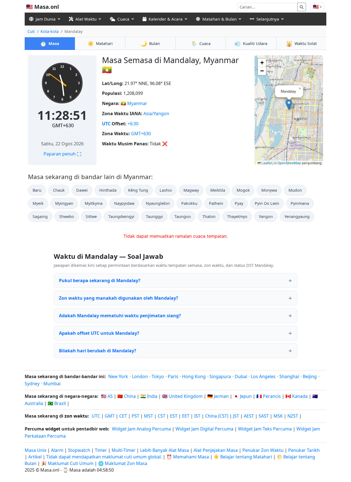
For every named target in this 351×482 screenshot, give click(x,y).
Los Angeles (263, 376)
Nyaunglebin (158, 203)
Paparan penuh (62, 154)
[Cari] (301, 7)
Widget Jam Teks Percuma (265, 429)
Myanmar (137, 103)
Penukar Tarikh (304, 450)
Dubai (241, 376)
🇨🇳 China (126, 396)
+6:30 (133, 124)
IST (197, 416)
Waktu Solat (301, 43)
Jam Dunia (46, 19)
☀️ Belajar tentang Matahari (243, 457)
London (140, 376)
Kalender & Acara (166, 19)
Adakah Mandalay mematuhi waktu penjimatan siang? (120, 316)
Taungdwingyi (121, 216)
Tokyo (158, 376)
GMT (110, 416)
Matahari (100, 43)
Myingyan (64, 203)
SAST (264, 416)
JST (236, 416)
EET (185, 416)
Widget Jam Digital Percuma (204, 429)
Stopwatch (79, 450)
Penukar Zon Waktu (263, 450)
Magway (191, 190)
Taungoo (182, 216)
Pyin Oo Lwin (267, 203)
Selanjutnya (267, 19)
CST (161, 416)
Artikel (35, 457)
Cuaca (123, 19)
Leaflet (266, 162)
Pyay (239, 203)
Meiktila (217, 190)
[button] (288, 104)
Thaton (209, 216)
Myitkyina (94, 203)
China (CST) (216, 416)
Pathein (216, 203)
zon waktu (76, 416)
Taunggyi (154, 216)
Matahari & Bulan (219, 19)
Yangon (266, 216)
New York (118, 376)
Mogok (243, 190)
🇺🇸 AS (107, 396)
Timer (101, 450)
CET (123, 416)
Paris (173, 376)
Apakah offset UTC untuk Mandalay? (99, 333)
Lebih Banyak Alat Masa (165, 450)
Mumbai (52, 384)
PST (135, 416)
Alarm (57, 450)
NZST (292, 416)
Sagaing (40, 216)
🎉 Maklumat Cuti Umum (67, 463)
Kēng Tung (138, 190)
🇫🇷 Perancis (268, 396)
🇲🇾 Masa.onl (42, 6)
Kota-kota (50, 31)
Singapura (220, 376)
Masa (49, 43)
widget (52, 429)
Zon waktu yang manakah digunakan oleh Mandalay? (118, 298)
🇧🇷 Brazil (57, 403)
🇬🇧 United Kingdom (182, 396)
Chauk (59, 190)
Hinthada (108, 190)
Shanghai (289, 376)
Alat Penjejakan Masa (216, 450)
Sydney (32, 384)
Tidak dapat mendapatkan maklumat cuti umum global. (104, 457)
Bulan (150, 43)
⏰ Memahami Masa (187, 457)
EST (173, 416)
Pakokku (189, 203)
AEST (249, 416)
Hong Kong (194, 376)
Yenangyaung (297, 216)
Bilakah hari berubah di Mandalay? (97, 351)
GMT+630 (63, 125)
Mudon (295, 190)
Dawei (82, 190)
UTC (106, 124)
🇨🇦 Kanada (296, 396)
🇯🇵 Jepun (242, 396)
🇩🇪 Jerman (218, 396)
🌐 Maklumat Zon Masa (122, 463)
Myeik (38, 203)
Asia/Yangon (156, 113)
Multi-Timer (123, 450)
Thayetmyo (237, 216)
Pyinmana (300, 203)
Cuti (31, 31)
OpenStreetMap (289, 162)
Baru (37, 190)
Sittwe (91, 216)
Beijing (310, 376)
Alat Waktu (86, 19)
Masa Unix (35, 450)
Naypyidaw (124, 203)
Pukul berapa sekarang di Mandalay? (99, 280)
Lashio (166, 190)
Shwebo (66, 216)
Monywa (269, 190)
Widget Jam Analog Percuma (141, 429)
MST (148, 416)
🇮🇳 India (148, 396)
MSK (278, 416)
